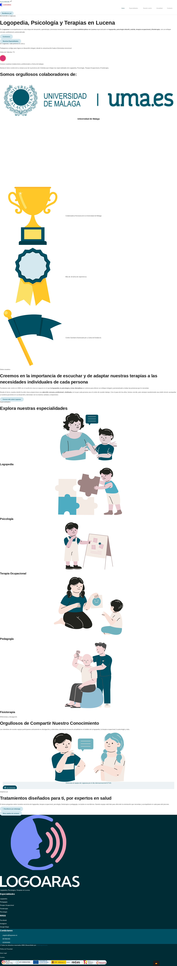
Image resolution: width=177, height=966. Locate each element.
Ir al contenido (5, 1)
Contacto (169, 8)
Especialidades (133, 8)
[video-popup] (3, 58)
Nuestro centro (147, 8)
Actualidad (159, 8)
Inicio (123, 8)
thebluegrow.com (42, 945)
